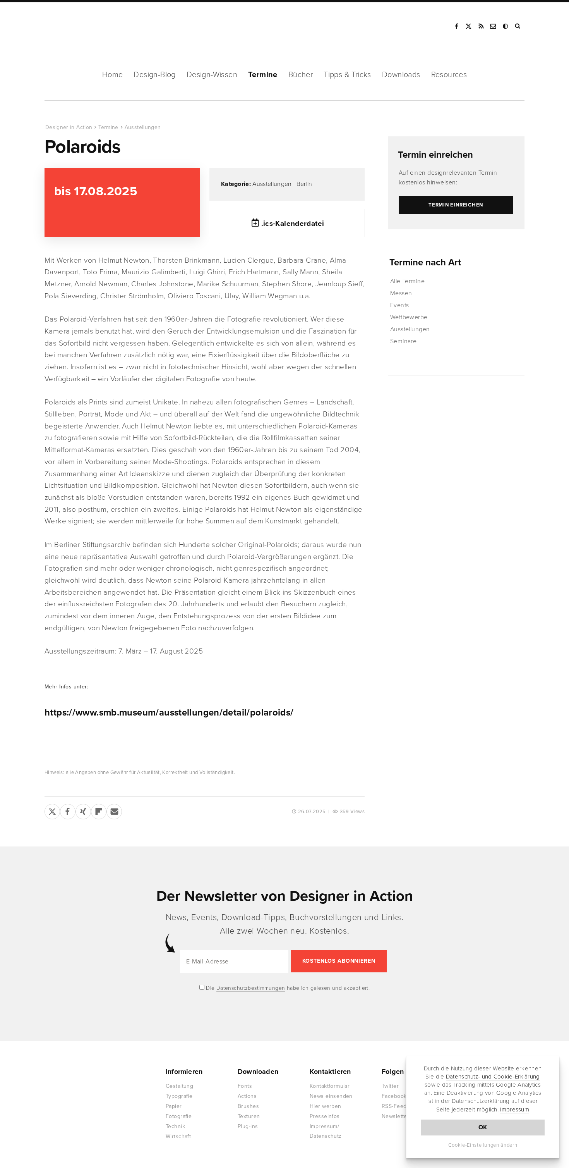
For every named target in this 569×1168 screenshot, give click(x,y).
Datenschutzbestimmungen (250, 988)
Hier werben (325, 1106)
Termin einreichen (435, 154)
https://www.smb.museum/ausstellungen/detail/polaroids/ (169, 712)
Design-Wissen (212, 74)
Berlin (304, 184)
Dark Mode (506, 26)
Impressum (514, 1109)
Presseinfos (325, 1116)
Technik (175, 1126)
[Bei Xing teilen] (83, 810)
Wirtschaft (178, 1136)
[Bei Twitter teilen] (52, 810)
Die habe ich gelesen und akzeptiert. (287, 988)
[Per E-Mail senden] (114, 810)
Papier (174, 1106)
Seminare (403, 341)
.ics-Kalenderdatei (292, 223)
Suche (518, 26)
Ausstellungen (143, 127)
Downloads (401, 74)
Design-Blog (154, 74)
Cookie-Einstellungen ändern (483, 1145)
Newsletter (395, 1116)
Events (399, 305)
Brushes (248, 1106)
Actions (247, 1096)
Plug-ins (248, 1126)
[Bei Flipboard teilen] (98, 810)
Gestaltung (179, 1086)
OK (482, 1127)
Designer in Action (85, 26)
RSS (481, 26)
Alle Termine (407, 281)
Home (112, 74)
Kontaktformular (330, 1086)
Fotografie (179, 1116)
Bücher (300, 74)
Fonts (245, 1086)
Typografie (179, 1096)
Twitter (390, 1086)
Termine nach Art (425, 262)
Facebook (456, 26)
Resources (449, 74)
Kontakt (493, 26)
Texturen (249, 1116)
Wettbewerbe (409, 317)
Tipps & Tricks (347, 74)
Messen (401, 293)
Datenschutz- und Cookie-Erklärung (493, 1076)
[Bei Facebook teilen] (67, 810)
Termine (263, 74)
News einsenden (331, 1096)
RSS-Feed (394, 1106)
